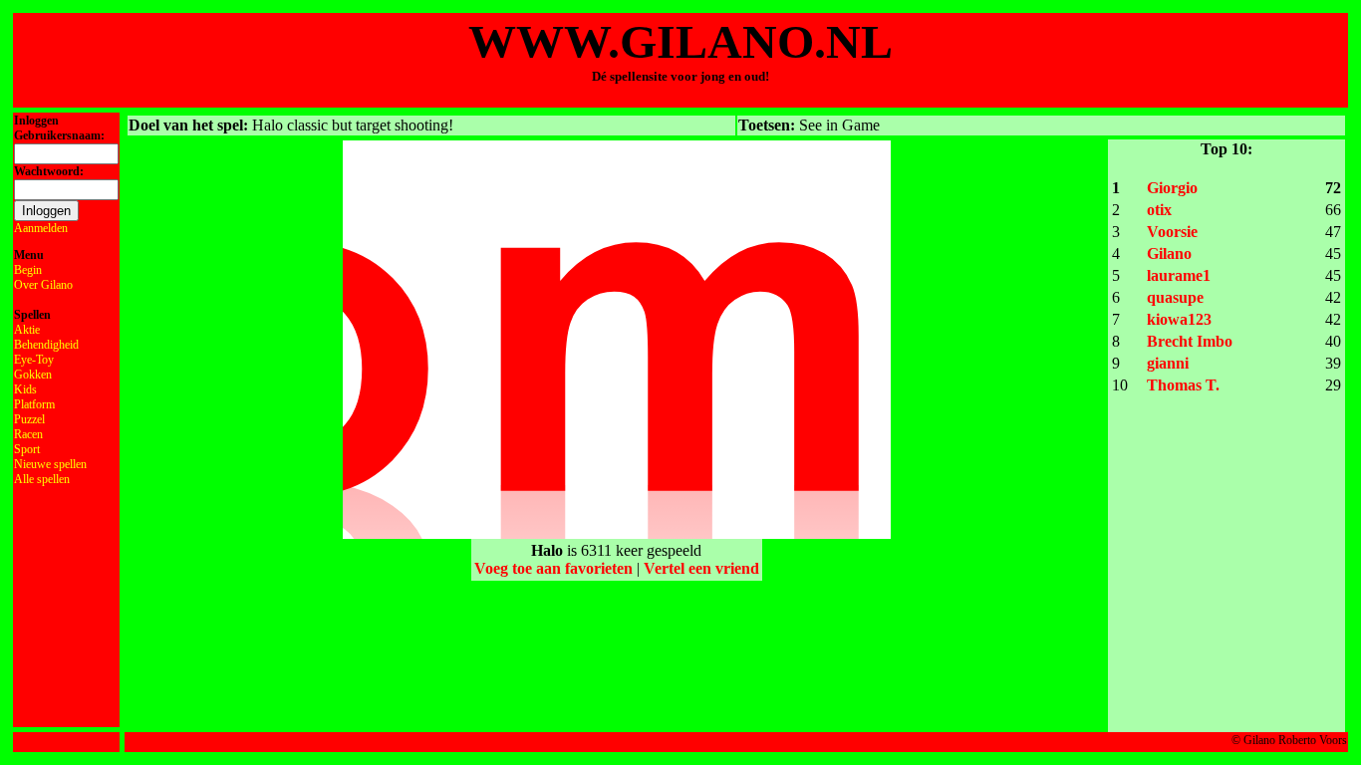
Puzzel (29, 419)
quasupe (1175, 297)
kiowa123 (1179, 319)
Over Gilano (43, 285)
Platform (34, 404)
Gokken (33, 375)
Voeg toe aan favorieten (553, 568)
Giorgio (1172, 187)
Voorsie (1172, 231)
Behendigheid (46, 345)
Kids (25, 389)
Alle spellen (42, 479)
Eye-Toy (34, 360)
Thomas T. (1183, 385)
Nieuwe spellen (50, 464)
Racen (28, 434)
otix (1159, 209)
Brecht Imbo (1189, 341)
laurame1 (1179, 275)
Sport (27, 449)
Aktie (27, 330)
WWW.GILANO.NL (680, 41)
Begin (28, 270)
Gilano (1169, 253)
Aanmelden (41, 228)
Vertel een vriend (701, 568)
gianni (1168, 363)
